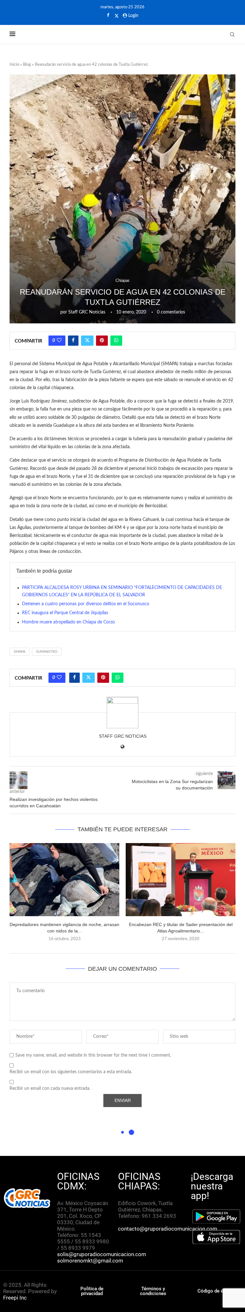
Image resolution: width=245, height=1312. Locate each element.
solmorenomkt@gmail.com (90, 1260)
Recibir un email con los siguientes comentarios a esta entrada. (71, 1072)
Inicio (14, 65)
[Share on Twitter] (87, 341)
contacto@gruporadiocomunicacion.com (167, 1228)
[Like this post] (59, 341)
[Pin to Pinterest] (102, 341)
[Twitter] (117, 16)
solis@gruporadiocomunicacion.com (101, 1254)
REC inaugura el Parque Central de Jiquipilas (65, 613)
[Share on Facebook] (73, 341)
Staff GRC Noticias (86, 312)
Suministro (46, 651)
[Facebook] (108, 15)
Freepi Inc (15, 1297)
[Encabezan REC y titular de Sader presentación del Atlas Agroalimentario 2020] (180, 879)
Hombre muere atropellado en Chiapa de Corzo (68, 622)
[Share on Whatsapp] (116, 341)
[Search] (232, 34)
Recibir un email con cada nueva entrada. (50, 1088)
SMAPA (19, 651)
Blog (27, 65)
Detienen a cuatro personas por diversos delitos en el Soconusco (85, 604)
